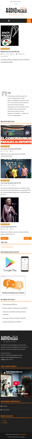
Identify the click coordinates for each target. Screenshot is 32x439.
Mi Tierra (5, 406)
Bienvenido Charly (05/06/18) (5, 238)
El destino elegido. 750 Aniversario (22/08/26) (15, 308)
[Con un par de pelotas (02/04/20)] (16, 134)
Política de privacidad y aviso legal (16, 437)
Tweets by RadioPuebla (7, 247)
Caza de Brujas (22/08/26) (10, 304)
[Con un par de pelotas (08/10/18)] (16, 168)
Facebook (5, 422)
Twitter (4, 420)
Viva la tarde (5, 48)
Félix (13, 54)
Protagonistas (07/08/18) (28, 238)
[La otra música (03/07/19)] (16, 209)
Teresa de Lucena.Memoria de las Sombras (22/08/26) (14, 313)
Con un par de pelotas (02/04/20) (11, 149)
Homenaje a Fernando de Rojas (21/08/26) (14, 318)
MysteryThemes (22, 434)
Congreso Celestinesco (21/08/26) (12, 322)
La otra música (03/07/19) (9, 227)
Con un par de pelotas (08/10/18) (11, 183)
